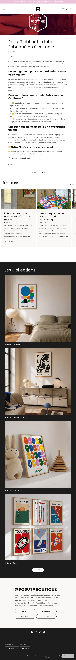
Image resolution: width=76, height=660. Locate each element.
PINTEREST (25, 616)
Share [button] (12, 56)
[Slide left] (34, 251)
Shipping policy (48, 657)
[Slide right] (42, 251)
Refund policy (46, 655)
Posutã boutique (24, 655)
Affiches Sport (11, 563)
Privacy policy (56, 655)
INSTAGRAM (25, 611)
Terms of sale (58, 657)
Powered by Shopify (35, 655)
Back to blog (39, 172)
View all (72, 184)
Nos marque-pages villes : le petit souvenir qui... (52, 216)
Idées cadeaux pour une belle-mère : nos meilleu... (17, 216)
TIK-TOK (46, 616)
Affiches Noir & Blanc (15, 417)
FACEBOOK (46, 611)
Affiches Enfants (12, 490)
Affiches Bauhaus (13, 345)
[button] (4, 9)
